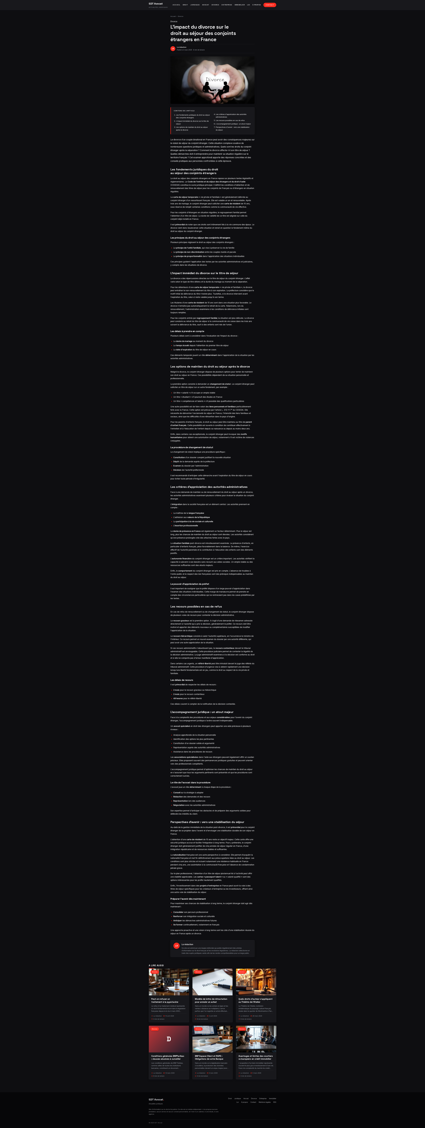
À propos (256, 5)
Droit (185, 5)
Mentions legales (265, 1102)
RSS (274, 1102)
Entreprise (227, 5)
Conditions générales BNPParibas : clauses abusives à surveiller (167, 1057)
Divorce (215, 5)
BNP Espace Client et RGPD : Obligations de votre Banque (209, 1057)
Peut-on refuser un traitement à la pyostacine (164, 1000)
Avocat (205, 5)
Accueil (176, 5)
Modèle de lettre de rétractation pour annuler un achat (211, 1000)
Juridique (195, 5)
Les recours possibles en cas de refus (230, 120)
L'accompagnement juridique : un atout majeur (233, 124)
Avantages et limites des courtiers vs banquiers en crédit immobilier (256, 1057)
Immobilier (240, 5)
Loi (248, 5)
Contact (270, 5)
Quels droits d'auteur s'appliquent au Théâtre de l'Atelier (255, 1000)
